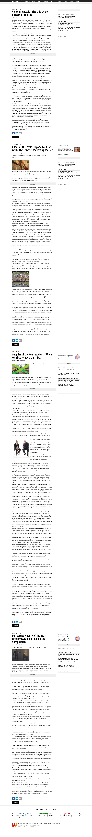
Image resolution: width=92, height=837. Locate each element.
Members (45, 1)
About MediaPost (21, 823)
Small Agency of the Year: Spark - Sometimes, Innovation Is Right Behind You (69, 28)
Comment (15, 137)
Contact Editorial (34, 823)
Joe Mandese (16, 360)
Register (65, 1)
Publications (27, 1)
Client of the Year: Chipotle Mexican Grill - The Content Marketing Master (68, 17)
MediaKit (28, 823)
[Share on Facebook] (13, 133)
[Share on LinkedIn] (17, 133)
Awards (39, 1)
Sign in (59, 1)
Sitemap (45, 823)
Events (33, 1)
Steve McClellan (17, 644)
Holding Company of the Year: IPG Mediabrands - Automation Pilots (66, 31)
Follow (77, 1)
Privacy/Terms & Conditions (54, 823)
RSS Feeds (41, 823)
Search (55, 1)
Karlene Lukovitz (17, 153)
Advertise (71, 1)
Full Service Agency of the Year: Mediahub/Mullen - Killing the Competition (68, 24)
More (51, 1)
